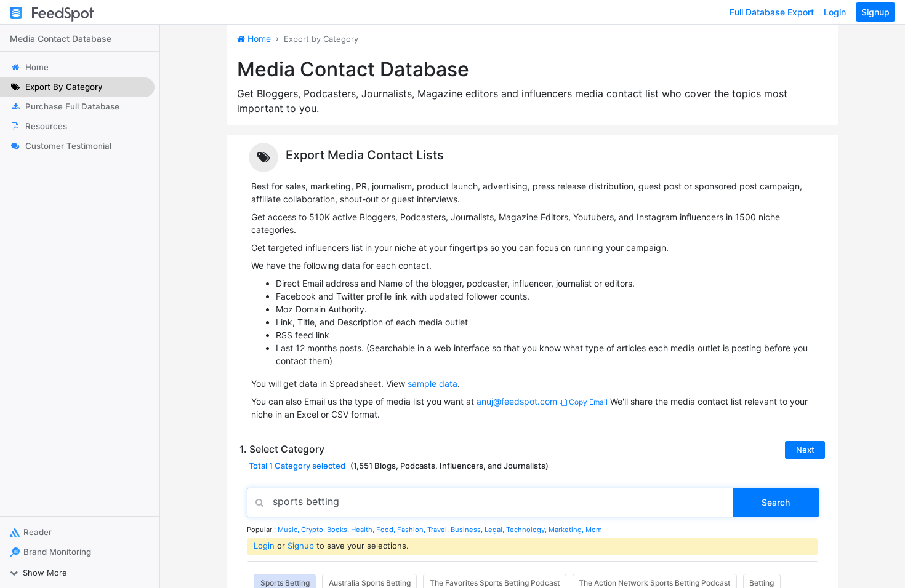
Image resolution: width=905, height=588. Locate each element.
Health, (363, 529)
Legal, (495, 529)
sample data (432, 383)
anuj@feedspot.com (517, 401)
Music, (289, 529)
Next (805, 450)
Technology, (527, 529)
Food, (386, 529)
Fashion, (412, 529)
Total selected (297, 466)
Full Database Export (772, 12)
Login (835, 12)
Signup (875, 12)
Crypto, (314, 529)
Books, (339, 529)
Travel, (439, 529)
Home (258, 38)
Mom (593, 529)
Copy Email (587, 402)
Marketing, (567, 529)
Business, (468, 529)
